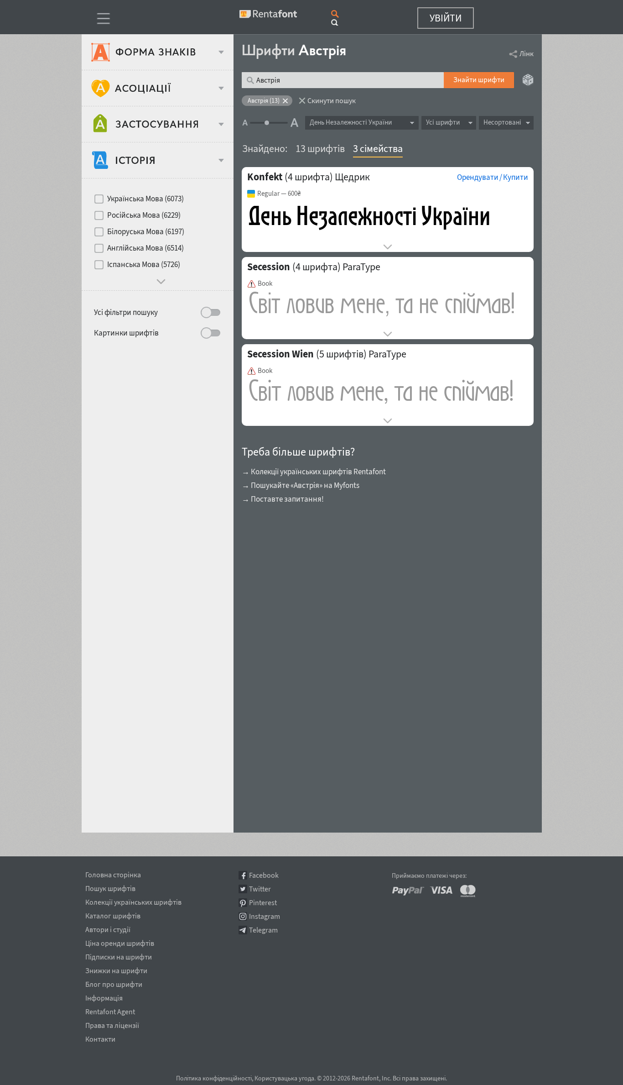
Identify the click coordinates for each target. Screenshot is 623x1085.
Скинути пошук (331, 100)
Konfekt (264, 176)
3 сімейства (378, 148)
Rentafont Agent (110, 1010)
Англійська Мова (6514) (145, 248)
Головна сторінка (113, 873)
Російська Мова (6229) (144, 215)
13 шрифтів (320, 148)
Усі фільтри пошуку (126, 312)
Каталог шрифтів (112, 914)
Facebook (264, 875)
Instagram (264, 916)
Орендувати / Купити (492, 177)
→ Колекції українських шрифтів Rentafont (314, 471)
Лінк (526, 53)
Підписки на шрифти (118, 955)
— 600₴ (279, 193)
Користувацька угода (284, 1078)
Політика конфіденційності (214, 1078)
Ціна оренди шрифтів (119, 941)
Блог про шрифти (113, 983)
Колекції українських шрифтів (133, 900)
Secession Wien (280, 353)
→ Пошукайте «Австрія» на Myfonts (300, 485)
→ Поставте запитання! (283, 499)
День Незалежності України (351, 122)
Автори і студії (107, 928)
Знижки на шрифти (116, 969)
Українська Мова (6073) (145, 199)
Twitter (260, 889)
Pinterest (263, 902)
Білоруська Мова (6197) (145, 231)
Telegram (263, 930)
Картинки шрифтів (126, 333)
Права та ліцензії (112, 1024)
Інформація (104, 996)
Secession (268, 266)
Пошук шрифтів (110, 887)
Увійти (446, 17)
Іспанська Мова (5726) (143, 264)
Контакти (100, 1037)
